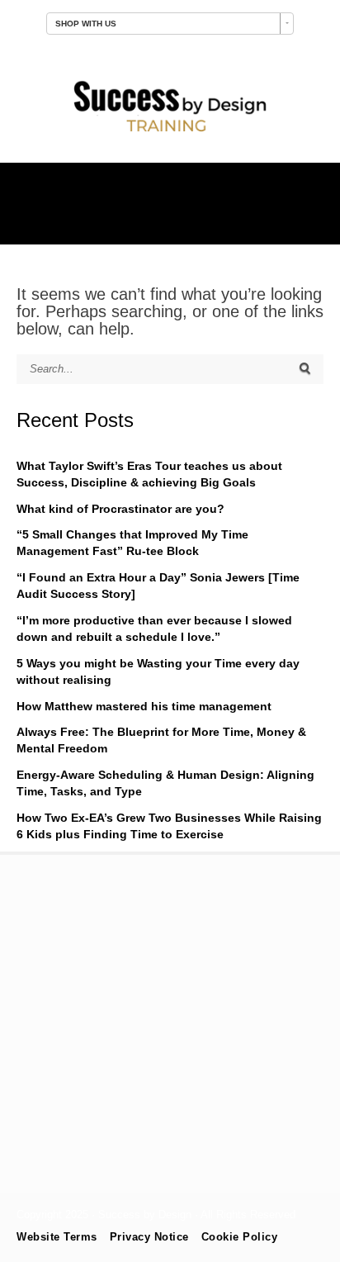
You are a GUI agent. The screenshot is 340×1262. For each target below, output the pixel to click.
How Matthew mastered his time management (144, 706)
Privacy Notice (149, 1237)
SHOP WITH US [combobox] (85, 23)
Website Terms (57, 1237)
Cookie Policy (239, 1237)
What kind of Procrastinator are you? (120, 508)
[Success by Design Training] (170, 133)
